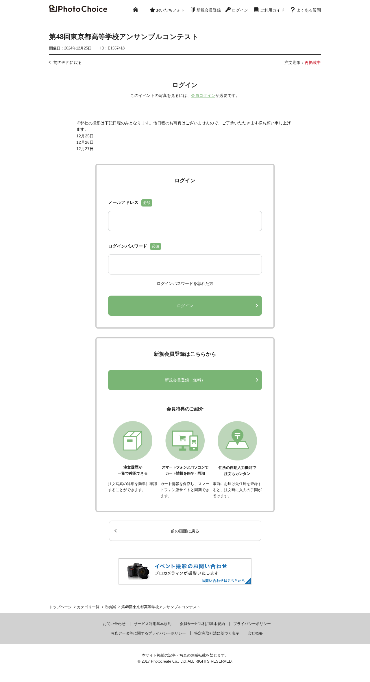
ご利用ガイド (272, 10)
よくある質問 (309, 10)
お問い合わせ (114, 624)
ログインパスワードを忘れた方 (185, 283)
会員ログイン (203, 95)
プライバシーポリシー (252, 624)
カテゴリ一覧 (88, 607)
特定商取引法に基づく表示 (216, 633)
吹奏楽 (110, 607)
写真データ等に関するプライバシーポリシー (148, 633)
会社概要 (255, 633)
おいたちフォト (170, 10)
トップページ (60, 607)
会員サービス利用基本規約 (202, 624)
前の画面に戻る (67, 62)
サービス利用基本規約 (152, 624)
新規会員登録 (209, 10)
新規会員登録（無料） (185, 380)
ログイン (240, 10)
